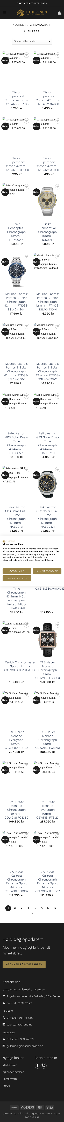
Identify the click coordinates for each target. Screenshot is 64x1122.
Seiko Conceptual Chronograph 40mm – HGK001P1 (47, 231)
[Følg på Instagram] (44, 1066)
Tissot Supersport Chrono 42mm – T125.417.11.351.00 (47, 164)
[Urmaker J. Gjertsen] (32, 12)
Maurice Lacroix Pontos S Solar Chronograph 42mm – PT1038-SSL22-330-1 (16, 371)
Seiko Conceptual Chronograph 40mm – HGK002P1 (16, 231)
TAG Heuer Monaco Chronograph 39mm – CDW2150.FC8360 (47, 670)
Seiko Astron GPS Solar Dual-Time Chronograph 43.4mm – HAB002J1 (47, 443)
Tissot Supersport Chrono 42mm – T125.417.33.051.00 (16, 164)
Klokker (19, 24)
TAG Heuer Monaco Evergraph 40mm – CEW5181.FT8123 (47, 809)
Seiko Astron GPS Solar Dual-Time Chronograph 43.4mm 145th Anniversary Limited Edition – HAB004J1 (16, 594)
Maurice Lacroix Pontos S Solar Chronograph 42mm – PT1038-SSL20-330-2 (47, 371)
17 (48, 907)
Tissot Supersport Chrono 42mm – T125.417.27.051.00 (16, 98)
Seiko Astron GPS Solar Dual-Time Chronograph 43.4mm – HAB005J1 (16, 443)
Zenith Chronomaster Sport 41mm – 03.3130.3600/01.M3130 (20, 666)
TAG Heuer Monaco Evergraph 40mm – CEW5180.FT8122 (16, 739)
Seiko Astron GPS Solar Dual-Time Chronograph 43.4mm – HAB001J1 (16, 516)
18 (55, 907)
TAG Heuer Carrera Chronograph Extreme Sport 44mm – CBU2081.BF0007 (16, 881)
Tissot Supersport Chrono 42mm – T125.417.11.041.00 (47, 98)
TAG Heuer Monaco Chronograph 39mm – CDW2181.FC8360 (16, 809)
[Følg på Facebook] (37, 1066)
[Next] (32, 914)
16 (41, 907)
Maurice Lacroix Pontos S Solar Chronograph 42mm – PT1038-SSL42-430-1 (16, 301)
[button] (5, 13)
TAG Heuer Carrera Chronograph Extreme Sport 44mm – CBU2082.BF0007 (47, 881)
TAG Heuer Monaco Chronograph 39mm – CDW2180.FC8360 (47, 739)
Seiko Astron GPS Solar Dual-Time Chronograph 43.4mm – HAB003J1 (47, 516)
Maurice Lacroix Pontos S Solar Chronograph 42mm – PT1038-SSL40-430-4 (47, 301)
